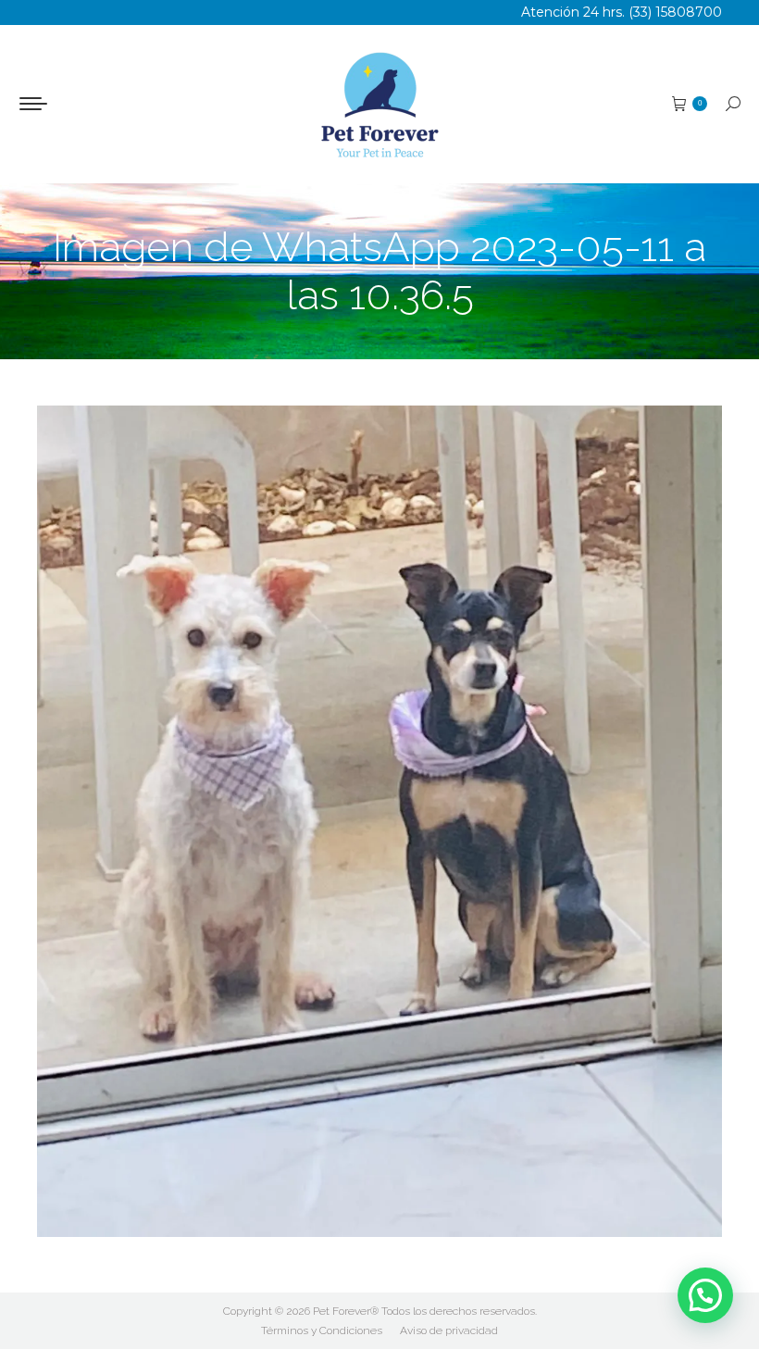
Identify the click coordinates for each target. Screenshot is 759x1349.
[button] (705, 1295)
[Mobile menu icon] (33, 104)
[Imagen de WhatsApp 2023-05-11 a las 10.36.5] (379, 821)
